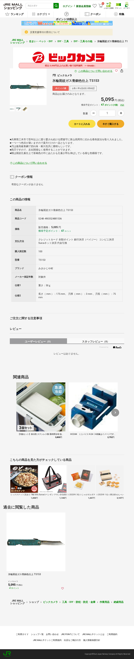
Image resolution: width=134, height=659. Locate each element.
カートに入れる (82, 124)
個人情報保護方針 (91, 640)
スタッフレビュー (95, 341)
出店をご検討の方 (72, 640)
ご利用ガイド (22, 634)
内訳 (122, 105)
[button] (115, 413)
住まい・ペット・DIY (41, 41)
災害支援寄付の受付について (45, 32)
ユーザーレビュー (38, 341)
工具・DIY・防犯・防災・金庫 (78, 602)
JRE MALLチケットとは (93, 634)
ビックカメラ (50, 602)
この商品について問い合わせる (95, 71)
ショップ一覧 (37, 634)
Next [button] (36, 86)
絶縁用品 (119, 602)
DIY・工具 (63, 41)
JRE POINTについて (70, 634)
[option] (28, 86)
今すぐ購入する (111, 124)
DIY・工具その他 (83, 41)
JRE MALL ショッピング (17, 41)
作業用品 (104, 602)
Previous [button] (21, 86)
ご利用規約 (112, 634)
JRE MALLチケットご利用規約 (47, 640)
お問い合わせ (52, 634)
